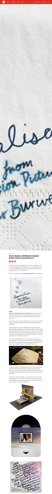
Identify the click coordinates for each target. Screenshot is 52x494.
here (13, 373)
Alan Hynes (11, 270)
